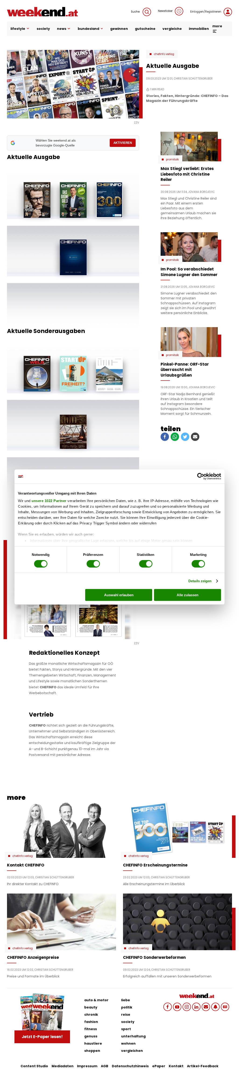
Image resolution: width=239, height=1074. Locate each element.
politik (126, 1007)
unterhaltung (133, 1036)
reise (125, 1014)
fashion (91, 1021)
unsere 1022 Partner (49, 500)
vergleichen (132, 1050)
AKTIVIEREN (122, 143)
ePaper (158, 1066)
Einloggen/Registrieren (205, 12)
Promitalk (172, 159)
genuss (90, 1036)
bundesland (88, 28)
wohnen (128, 1043)
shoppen (92, 1050)
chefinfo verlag (164, 54)
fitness (90, 1029)
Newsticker (165, 11)
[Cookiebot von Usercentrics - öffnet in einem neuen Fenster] (200, 476)
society (43, 28)
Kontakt (176, 1066)
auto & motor (96, 1000)
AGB (104, 1066)
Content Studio (34, 1066)
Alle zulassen (187, 595)
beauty (90, 1007)
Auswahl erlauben (119, 595)
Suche (135, 12)
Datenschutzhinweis (130, 1066)
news (61, 28)
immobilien (199, 28)
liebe (125, 1000)
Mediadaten (63, 1066)
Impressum (87, 1066)
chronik (91, 1014)
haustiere (93, 1043)
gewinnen (119, 28)
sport (126, 1029)
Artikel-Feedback (202, 1066)
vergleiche (172, 28)
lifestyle (18, 28)
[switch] (93, 564)
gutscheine (145, 28)
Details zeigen (199, 581)
